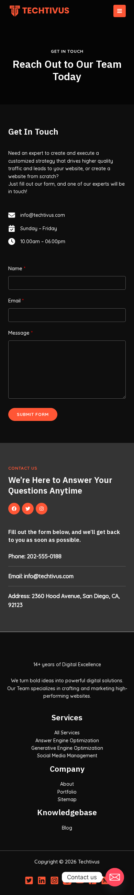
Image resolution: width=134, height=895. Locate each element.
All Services (67, 733)
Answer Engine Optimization (67, 740)
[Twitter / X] (29, 880)
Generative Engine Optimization (67, 748)
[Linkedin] (41, 880)
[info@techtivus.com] (36, 215)
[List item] (14, 508)
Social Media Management (67, 756)
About (67, 784)
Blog (67, 828)
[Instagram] (54, 880)
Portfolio (67, 792)
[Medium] (105, 880)
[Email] (114, 877)
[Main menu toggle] (119, 11)
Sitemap (67, 799)
